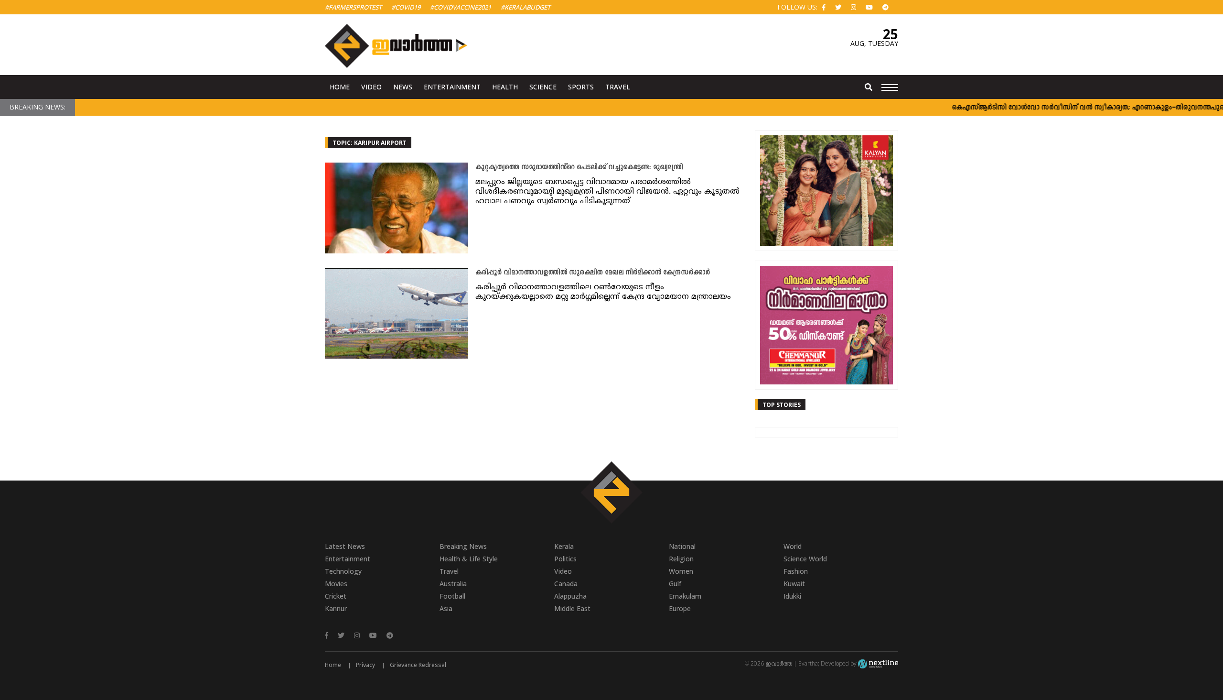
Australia (453, 583)
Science (543, 86)
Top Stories (781, 405)
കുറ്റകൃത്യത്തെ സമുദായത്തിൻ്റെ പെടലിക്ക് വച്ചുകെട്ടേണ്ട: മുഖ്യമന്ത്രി (579, 168)
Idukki (792, 596)
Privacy (365, 665)
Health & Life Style (469, 558)
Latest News (345, 546)
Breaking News (463, 546)
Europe (680, 608)
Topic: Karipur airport (370, 143)
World (792, 546)
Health (505, 86)
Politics (565, 558)
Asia (446, 608)
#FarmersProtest (353, 7)
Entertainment (452, 86)
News (402, 86)
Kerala (564, 546)
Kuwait (794, 583)
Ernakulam (685, 596)
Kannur (336, 608)
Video (371, 86)
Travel (617, 86)
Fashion (795, 571)
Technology (343, 571)
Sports (581, 86)
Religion (681, 558)
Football (452, 596)
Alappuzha (570, 596)
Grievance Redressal (418, 665)
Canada (566, 583)
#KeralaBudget (525, 7)
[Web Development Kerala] (878, 663)
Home (340, 86)
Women (681, 571)
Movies (336, 583)
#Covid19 (405, 7)
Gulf (675, 583)
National (682, 546)
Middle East (572, 608)
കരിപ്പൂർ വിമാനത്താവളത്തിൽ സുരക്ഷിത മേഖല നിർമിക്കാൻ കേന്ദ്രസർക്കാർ (592, 273)
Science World (805, 558)
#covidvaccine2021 (460, 7)
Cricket (335, 596)
